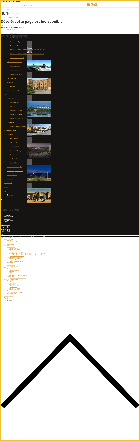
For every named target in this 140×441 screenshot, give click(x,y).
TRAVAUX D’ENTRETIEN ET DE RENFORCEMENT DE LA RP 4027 (27, 54)
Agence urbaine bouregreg (10, 130)
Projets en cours (11, 98)
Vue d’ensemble (14, 138)
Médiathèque (7, 215)
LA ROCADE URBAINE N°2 (17, 58)
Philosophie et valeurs (13, 17)
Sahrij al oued (14, 155)
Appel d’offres (7, 217)
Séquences (10, 134)
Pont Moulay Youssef (15, 249)
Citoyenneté (10, 82)
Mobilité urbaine (11, 247)
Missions (9, 9)
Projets (5, 94)
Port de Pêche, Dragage (16, 74)
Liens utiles (7, 219)
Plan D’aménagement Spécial (14, 167)
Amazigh (10, 195)
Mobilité (12, 106)
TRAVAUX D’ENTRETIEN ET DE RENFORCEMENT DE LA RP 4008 (27, 253)
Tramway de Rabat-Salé (16, 46)
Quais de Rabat (14, 70)
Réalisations (6, 25)
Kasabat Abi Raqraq (15, 151)
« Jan (2, 234)
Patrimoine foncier (12, 175)
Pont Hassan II (14, 33)
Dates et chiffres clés (12, 13)
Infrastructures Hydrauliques (14, 62)
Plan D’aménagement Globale (15, 171)
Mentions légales (8, 220)
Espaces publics (14, 102)
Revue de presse (8, 216)
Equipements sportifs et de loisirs (19, 118)
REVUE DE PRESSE (13, 7)
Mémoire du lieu (11, 78)
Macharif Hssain (14, 163)
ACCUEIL (10, 6)
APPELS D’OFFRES (13, 9)
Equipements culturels (16, 114)
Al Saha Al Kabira (14, 146)
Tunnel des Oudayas (15, 42)
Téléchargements (8, 183)
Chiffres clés (10, 179)
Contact (6, 221)
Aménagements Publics (13, 90)
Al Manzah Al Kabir (15, 159)
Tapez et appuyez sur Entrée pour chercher (12, 1)
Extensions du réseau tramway (18, 126)
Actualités (6, 187)
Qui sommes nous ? (28, 5)
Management (10, 244)
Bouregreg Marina (15, 66)
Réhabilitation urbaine (16, 110)
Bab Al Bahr (13, 142)
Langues (5, 191)
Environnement (11, 86)
